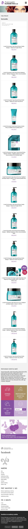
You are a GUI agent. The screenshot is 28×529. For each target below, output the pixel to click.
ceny (12, 24)
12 (7, 25)
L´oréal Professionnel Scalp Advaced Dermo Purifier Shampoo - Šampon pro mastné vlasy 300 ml (14, 94)
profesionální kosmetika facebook (6, 452)
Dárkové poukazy (4, 482)
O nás (2, 503)
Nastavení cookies (4, 509)
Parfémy (2, 481)
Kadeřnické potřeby (4, 476)
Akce (2, 471)
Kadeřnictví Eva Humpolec (5, 461)
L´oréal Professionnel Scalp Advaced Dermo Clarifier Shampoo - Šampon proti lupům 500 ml (14, 198)
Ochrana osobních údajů (5, 508)
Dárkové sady (3, 484)
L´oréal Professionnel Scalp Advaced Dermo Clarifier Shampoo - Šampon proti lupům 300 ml (14, 40)
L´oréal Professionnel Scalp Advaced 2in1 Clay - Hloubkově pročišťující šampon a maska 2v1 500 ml (14, 297)
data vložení (9, 24)
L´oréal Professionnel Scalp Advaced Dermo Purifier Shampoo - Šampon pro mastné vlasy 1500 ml (14, 350)
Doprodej (3, 474)
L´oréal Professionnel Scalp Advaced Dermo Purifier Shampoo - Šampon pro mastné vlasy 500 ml (14, 252)
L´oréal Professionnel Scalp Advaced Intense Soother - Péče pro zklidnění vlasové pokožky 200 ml (14, 120)
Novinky (2, 473)
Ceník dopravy (3, 504)
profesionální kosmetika (9, 448)
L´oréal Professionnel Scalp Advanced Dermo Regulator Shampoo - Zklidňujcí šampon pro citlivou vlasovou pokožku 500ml (14, 225)
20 (6, 25)
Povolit (21, 527)
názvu (5, 24)
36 (8, 25)
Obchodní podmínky (4, 506)
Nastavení (7, 527)
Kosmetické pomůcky (5, 477)
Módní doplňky (4, 479)
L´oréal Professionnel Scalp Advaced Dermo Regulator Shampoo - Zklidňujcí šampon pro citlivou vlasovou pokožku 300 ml (14, 67)
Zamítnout (14, 527)
